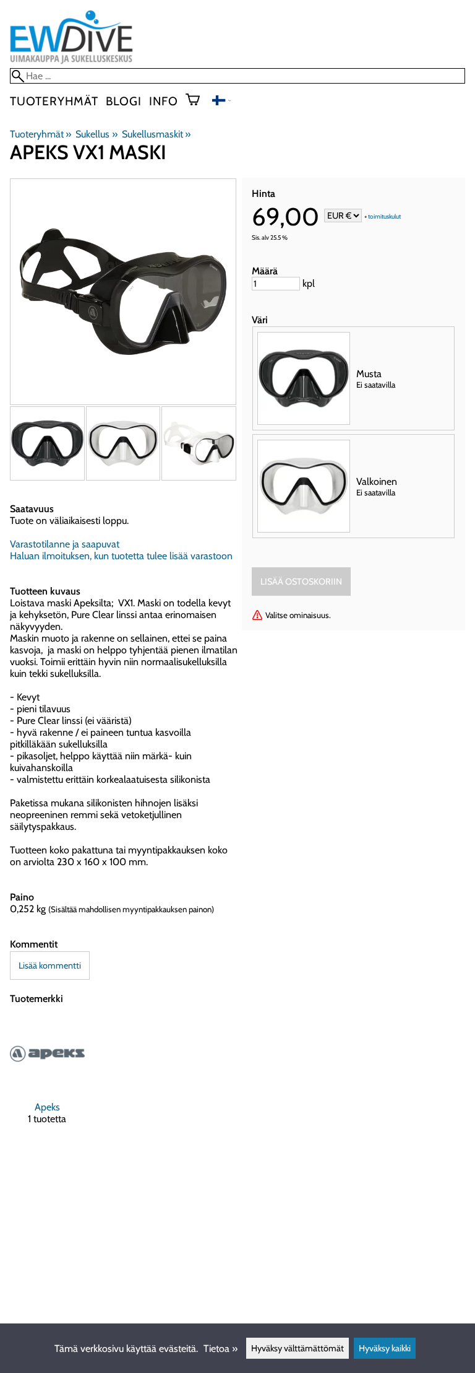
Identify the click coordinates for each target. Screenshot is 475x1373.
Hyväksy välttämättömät (297, 1348)
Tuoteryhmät (54, 101)
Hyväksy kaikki (385, 1348)
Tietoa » (220, 1348)
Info (163, 101)
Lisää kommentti (50, 965)
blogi (124, 101)
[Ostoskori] (198, 101)
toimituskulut (384, 216)
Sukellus (96, 134)
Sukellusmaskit (156, 134)
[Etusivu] (71, 62)
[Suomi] (221, 102)
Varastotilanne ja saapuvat (64, 544)
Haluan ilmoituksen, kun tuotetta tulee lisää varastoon (121, 556)
